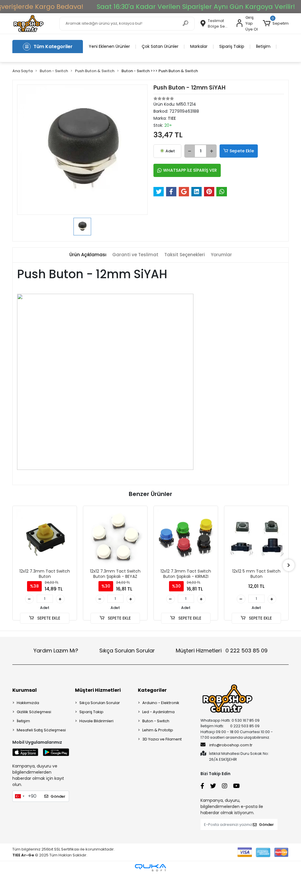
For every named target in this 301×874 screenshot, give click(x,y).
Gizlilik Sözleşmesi (34, 712)
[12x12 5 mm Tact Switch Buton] (256, 538)
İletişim (263, 46)
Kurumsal (24, 690)
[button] (276, 23)
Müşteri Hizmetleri (221, 650)
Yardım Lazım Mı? (56, 650)
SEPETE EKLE (48, 618)
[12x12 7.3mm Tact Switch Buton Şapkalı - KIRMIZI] (186, 538)
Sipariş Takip (231, 46)
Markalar (199, 46)
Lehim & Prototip (157, 730)
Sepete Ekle (242, 151)
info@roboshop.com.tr (230, 745)
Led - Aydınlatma (158, 712)
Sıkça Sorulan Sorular (127, 650)
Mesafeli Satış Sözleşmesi (41, 730)
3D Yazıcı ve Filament (162, 739)
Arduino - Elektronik (160, 703)
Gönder (58, 796)
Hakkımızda (28, 703)
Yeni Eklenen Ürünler (109, 46)
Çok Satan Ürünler (160, 46)
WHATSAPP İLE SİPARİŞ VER (190, 170)
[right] (288, 565)
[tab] (87, 255)
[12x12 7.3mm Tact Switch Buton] (45, 538)
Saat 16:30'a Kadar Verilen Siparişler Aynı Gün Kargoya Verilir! (196, 6)
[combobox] (19, 796)
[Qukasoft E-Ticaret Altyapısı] (150, 867)
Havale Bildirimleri (96, 721)
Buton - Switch (155, 721)
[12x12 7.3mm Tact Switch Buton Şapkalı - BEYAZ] (115, 538)
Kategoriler (152, 690)
